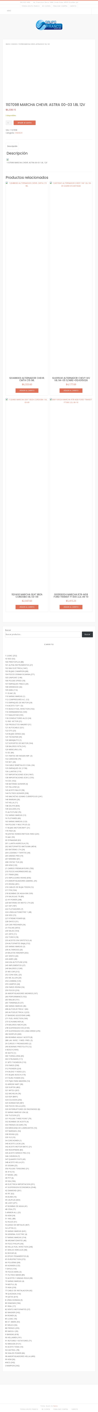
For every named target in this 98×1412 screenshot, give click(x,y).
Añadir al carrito (25, 122)
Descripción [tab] (12, 146)
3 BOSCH (14, 44)
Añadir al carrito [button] (27, 390)
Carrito (73, 6)
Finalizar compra (60, 6)
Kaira (55, 1406)
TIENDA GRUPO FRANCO (31, 6)
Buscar (8, 630)
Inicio (8, 44)
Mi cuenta (46, 6)
